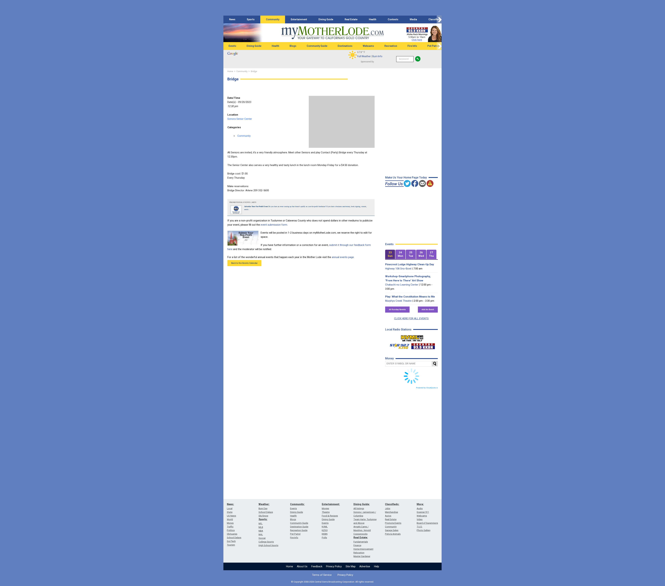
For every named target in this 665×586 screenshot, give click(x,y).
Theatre (326, 512)
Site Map (351, 566)
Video (420, 519)
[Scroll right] (439, 19)
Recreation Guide (298, 530)
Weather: (264, 504)
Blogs (293, 46)
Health (372, 19)
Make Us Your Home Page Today (406, 177)
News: (230, 504)
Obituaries (232, 534)
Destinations (345, 46)
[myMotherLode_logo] (332, 33)
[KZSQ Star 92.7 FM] (398, 345)
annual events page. (343, 257)
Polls (324, 537)
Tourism (231, 545)
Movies (325, 508)
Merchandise (391, 512)
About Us (302, 566)
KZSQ (325, 530)
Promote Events (393, 523)
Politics (231, 530)
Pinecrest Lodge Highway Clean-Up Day (409, 264)
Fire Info (412, 46)
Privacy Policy (334, 566)
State (229, 512)
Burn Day (263, 508)
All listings (358, 508)
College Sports (266, 541)
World (230, 519)
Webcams (368, 46)
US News (231, 515)
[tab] (390, 254)
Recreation (390, 46)
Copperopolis (360, 534)
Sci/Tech (231, 541)
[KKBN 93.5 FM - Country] (423, 345)
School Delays (234, 537)
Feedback (316, 566)
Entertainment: (331, 504)
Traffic (230, 526)
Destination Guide (299, 526)
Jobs (387, 508)
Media (413, 19)
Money (230, 523)
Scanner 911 (423, 512)
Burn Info (377, 56)
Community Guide (317, 46)
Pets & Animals (393, 534)
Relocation (358, 552)
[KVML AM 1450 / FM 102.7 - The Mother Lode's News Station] (412, 337)
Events (232, 46)
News (232, 19)
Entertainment (299, 19)
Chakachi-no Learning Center (401, 284)
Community (272, 19)
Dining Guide (325, 19)
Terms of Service (322, 574)
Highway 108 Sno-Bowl (398, 268)
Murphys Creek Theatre (398, 300)
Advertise (364, 566)
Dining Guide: (361, 504)
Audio (420, 508)
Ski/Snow (263, 515)
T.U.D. (419, 526)
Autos (388, 515)
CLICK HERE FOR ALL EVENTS (411, 318)
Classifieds (434, 19)
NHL (261, 534)
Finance (357, 545)
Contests (393, 19)
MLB (261, 527)
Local (229, 508)
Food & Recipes (330, 515)
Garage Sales (391, 530)
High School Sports (268, 545)
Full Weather (364, 56)
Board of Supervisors (427, 523)
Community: (297, 504)
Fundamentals (360, 541)
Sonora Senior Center (239, 118)
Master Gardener (361, 556)
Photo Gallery (423, 530)
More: (420, 504)
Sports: (263, 519)
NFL (261, 523)
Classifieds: (392, 504)
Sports (251, 19)
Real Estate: (360, 537)
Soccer (262, 538)
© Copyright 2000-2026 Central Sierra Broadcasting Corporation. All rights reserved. (332, 581)
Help (376, 566)
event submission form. (274, 224)
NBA (261, 531)
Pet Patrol (433, 46)
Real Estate (351, 19)
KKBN (324, 534)
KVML (325, 526)
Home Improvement (363, 549)
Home (289, 566)
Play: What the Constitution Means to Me (410, 296)
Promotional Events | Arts (242, 202)
